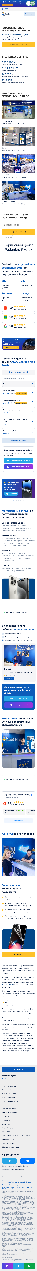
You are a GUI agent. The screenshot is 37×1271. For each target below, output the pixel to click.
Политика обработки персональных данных (16, 1185)
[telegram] (18, 1266)
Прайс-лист (6, 1132)
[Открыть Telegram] (9, 1161)
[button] (18, 378)
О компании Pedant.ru (10, 1109)
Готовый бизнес (8, 1128)
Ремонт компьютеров (10, 1101)
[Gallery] (19, 748)
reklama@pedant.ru (19, 1170)
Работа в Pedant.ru (9, 1143)
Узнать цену (29, 14)
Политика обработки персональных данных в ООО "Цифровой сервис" (17, 1188)
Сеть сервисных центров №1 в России (16, 1136)
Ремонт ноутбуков (8, 1098)
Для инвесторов (8, 1139)
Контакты (5, 1116)
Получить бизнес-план (18, 44)
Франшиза (6, 1124)
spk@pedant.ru (22, 1166)
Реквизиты (6, 1120)
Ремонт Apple (7, 1090)
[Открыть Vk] (27, 1161)
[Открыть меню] (33, 8)
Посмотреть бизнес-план (7, 5)
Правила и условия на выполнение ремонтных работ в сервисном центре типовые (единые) (17, 1181)
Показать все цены (18, 441)
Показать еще (18, 820)
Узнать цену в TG (20, 699)
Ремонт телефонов (9, 1086)
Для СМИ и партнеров (10, 1113)
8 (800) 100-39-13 (10, 1155)
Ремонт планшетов (9, 1094)
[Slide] (13, 500)
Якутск (6, 9)
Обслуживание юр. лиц (10, 1147)
